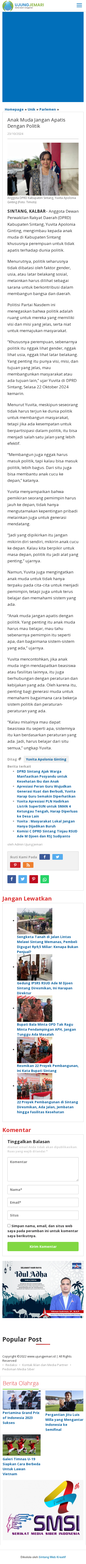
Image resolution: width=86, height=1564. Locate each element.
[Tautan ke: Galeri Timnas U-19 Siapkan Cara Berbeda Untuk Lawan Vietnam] (22, 1445)
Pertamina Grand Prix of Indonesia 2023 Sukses (21, 1417)
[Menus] (79, 6)
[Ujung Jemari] (23, 5)
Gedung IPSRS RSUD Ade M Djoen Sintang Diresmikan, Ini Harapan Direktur (45, 988)
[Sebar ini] (11, 879)
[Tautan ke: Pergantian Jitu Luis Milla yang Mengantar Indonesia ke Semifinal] (64, 1401)
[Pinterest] (16, 865)
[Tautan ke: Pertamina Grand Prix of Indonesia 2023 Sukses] (22, 1400)
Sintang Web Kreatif (52, 1557)
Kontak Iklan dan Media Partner (45, 1365)
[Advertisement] (43, 57)
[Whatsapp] (44, 879)
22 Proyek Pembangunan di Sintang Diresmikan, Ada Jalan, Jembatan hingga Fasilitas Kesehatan (47, 1107)
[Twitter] (58, 857)
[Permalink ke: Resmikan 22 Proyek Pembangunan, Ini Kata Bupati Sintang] (34, 1049)
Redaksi (11, 1365)
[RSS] (29, 865)
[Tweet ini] (22, 879)
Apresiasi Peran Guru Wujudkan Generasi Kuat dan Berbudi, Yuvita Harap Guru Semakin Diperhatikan (46, 791)
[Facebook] (45, 857)
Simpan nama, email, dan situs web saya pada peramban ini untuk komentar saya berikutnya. (42, 1231)
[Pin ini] (33, 879)
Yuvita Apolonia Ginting (46, 759)
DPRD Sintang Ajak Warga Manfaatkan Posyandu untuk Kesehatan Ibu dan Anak (42, 776)
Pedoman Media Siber (18, 1369)
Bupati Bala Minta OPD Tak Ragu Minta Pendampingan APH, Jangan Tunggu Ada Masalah (46, 1029)
